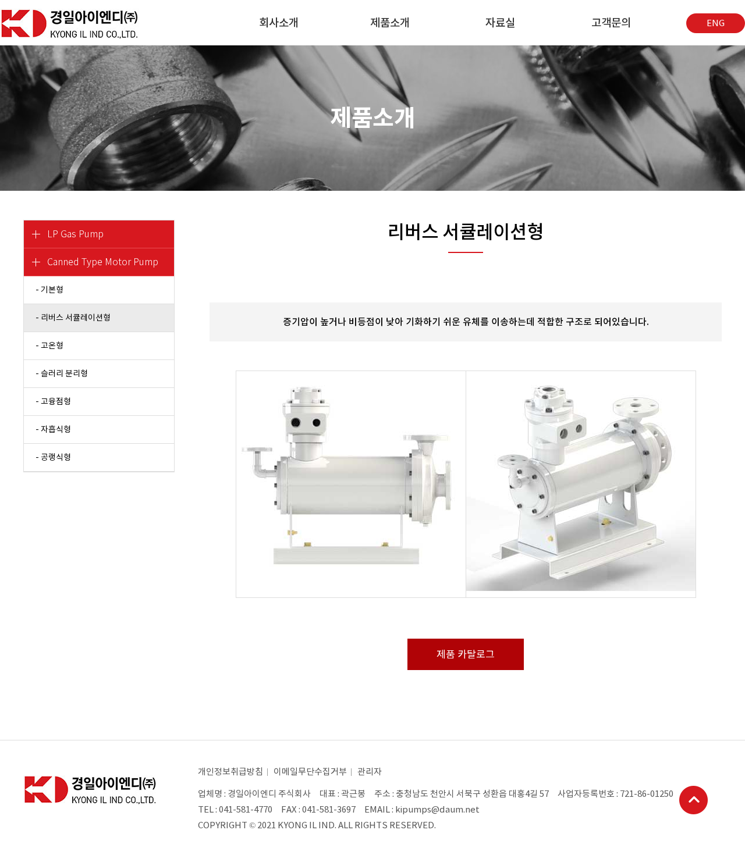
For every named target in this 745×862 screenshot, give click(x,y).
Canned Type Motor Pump (102, 262)
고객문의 (611, 23)
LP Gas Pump (75, 234)
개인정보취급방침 (230, 771)
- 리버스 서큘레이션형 (73, 317)
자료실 (500, 23)
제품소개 (390, 23)
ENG (716, 23)
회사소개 (279, 23)
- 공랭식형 (53, 457)
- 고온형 (49, 345)
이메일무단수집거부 (310, 771)
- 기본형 (49, 289)
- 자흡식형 (53, 429)
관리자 (369, 771)
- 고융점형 (53, 401)
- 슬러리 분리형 (62, 373)
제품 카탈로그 (466, 654)
